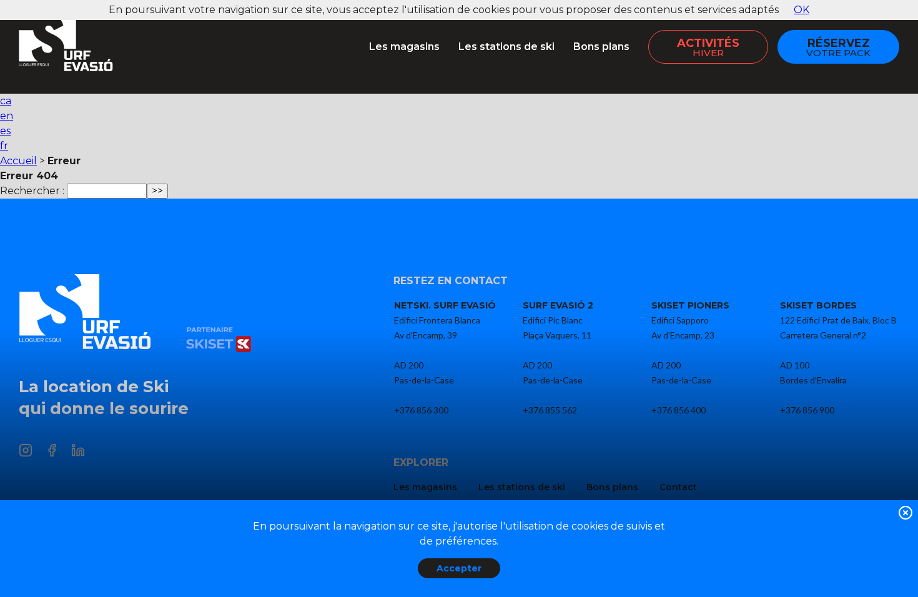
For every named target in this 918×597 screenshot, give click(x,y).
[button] (905, 515)
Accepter (459, 568)
